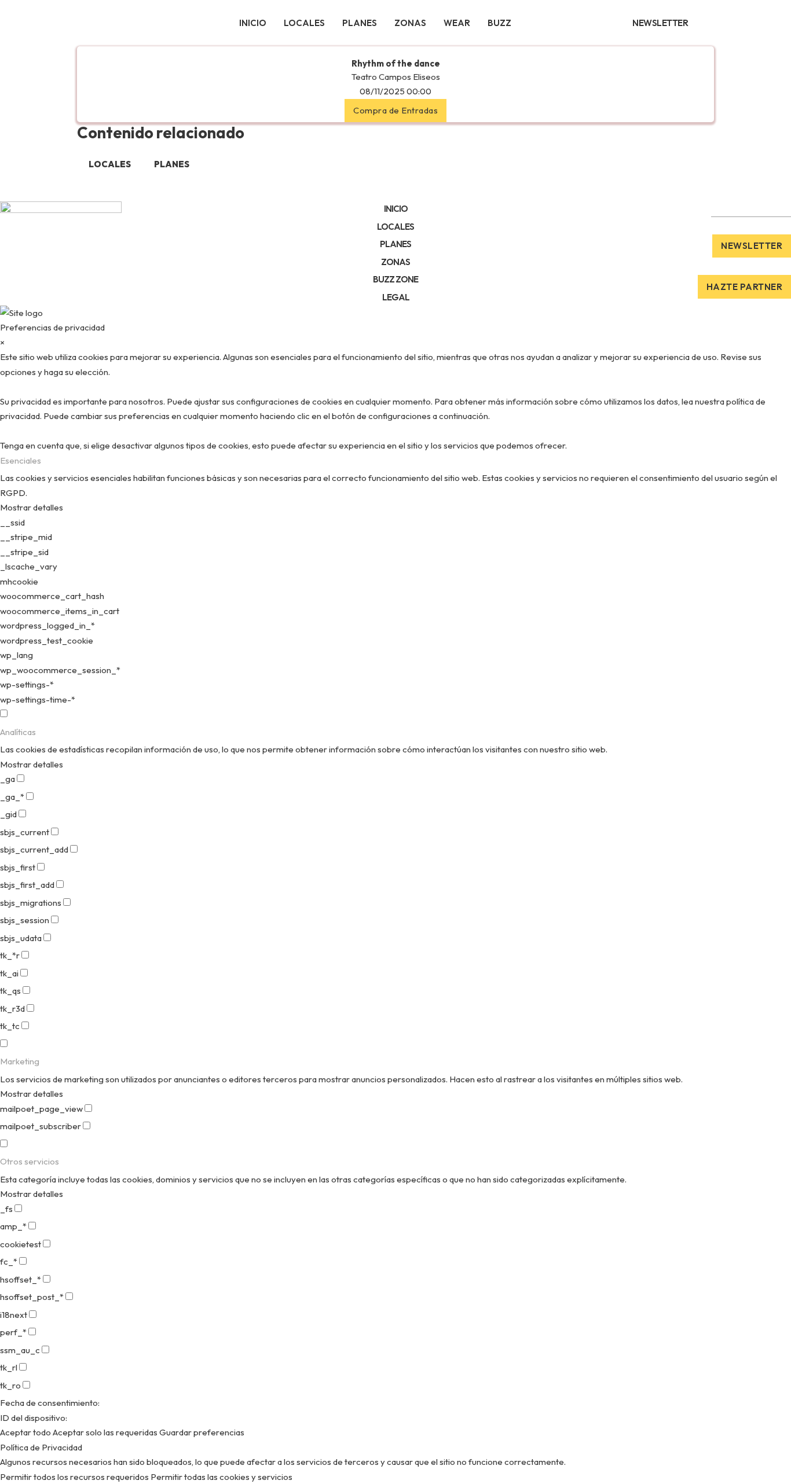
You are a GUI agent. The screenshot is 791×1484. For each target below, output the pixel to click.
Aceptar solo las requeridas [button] (105, 1432)
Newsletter (751, 245)
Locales (304, 22)
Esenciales (20, 460)
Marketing (19, 1061)
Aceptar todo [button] (25, 1432)
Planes (359, 22)
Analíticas (18, 731)
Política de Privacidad (41, 1447)
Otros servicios (29, 1161)
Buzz (499, 22)
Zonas (410, 22)
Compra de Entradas (395, 110)
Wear (457, 22)
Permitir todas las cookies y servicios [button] (221, 1476)
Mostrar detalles (31, 507)
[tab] (109, 164)
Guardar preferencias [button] (201, 1432)
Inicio (252, 22)
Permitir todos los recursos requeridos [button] (74, 1476)
